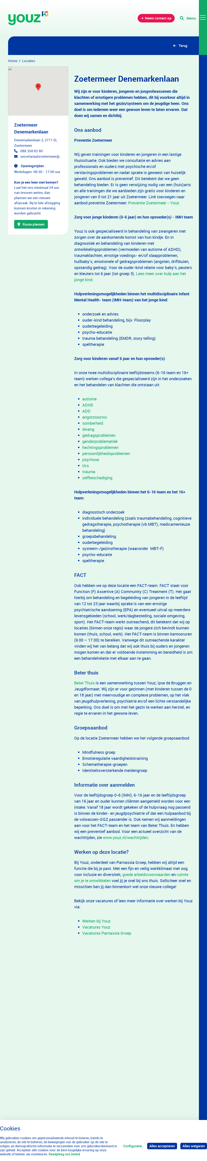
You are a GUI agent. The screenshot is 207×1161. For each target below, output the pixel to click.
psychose (90, 459)
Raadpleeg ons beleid (64, 1154)
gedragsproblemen (98, 435)
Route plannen (33, 224)
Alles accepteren (162, 1146)
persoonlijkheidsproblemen (106, 453)
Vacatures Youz (96, 927)
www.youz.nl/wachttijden (125, 837)
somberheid (92, 423)
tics (85, 465)
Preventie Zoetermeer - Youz (153, 203)
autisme (89, 399)
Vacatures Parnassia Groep (106, 933)
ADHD (87, 405)
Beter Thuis (84, 683)
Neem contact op (158, 18)
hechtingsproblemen (100, 447)
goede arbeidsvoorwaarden (146, 874)
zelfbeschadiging (97, 477)
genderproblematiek (100, 441)
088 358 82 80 (31, 151)
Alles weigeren (194, 1146)
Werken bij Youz (96, 921)
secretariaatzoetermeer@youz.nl (41, 156)
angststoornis (94, 417)
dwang (88, 429)
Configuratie (132, 1146)
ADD (86, 411)
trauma (88, 471)
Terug (183, 45)
